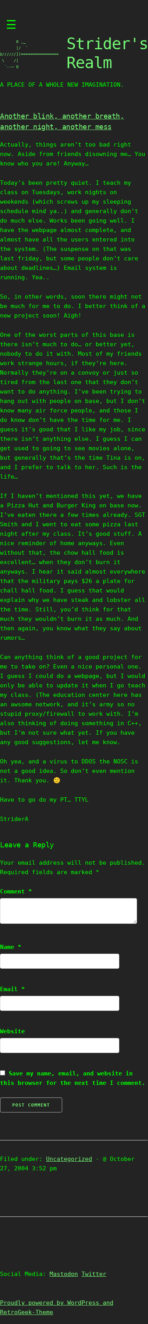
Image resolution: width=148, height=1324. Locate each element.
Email (12, 989)
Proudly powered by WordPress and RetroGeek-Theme (56, 1307)
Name (10, 947)
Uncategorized (69, 1158)
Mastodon (64, 1274)
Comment (16, 891)
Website (12, 1031)
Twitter (93, 1274)
